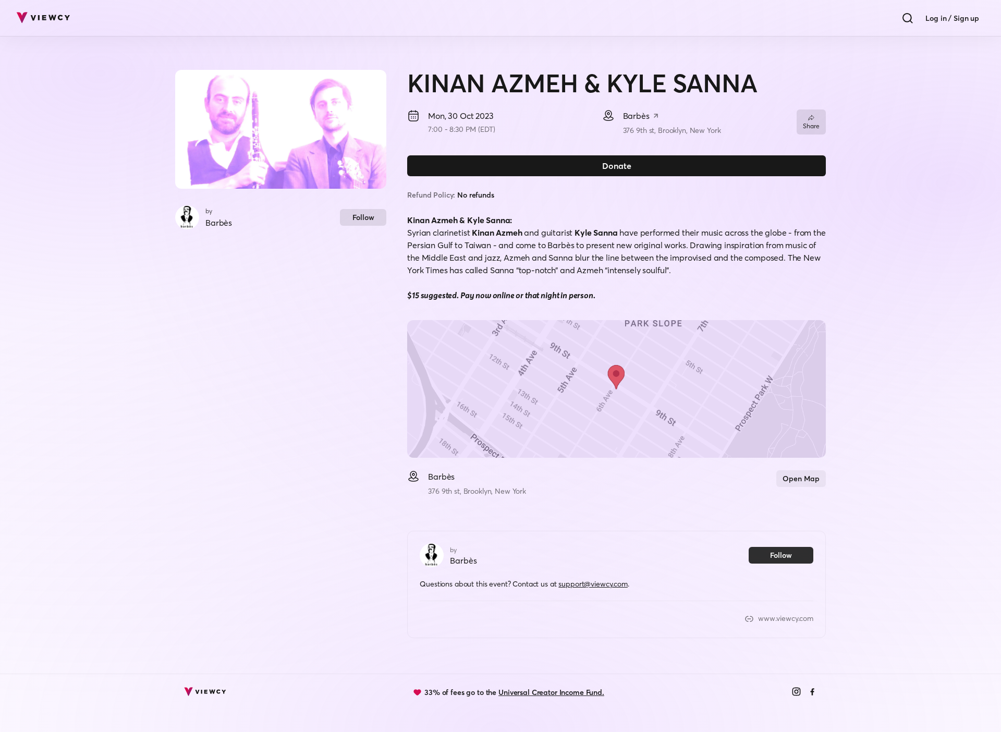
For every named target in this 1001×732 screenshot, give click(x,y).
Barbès (218, 222)
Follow (363, 217)
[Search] (907, 18)
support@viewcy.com (592, 584)
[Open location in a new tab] (656, 116)
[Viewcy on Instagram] (796, 693)
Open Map (801, 478)
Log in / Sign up (952, 18)
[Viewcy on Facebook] (812, 693)
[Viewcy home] (43, 18)
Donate (616, 166)
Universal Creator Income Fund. (551, 692)
